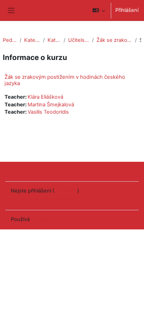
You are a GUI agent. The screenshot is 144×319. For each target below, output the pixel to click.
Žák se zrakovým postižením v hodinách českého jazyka (114, 40)
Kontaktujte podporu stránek (54, 171)
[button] (98, 10)
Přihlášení (126, 10)
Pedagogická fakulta (10, 40)
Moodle (40, 219)
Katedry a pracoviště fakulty (32, 40)
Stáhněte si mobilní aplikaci (43, 199)
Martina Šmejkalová (51, 104)
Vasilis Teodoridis (48, 112)
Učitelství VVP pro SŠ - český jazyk (78, 40)
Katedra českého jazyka (54, 40)
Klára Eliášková (45, 97)
